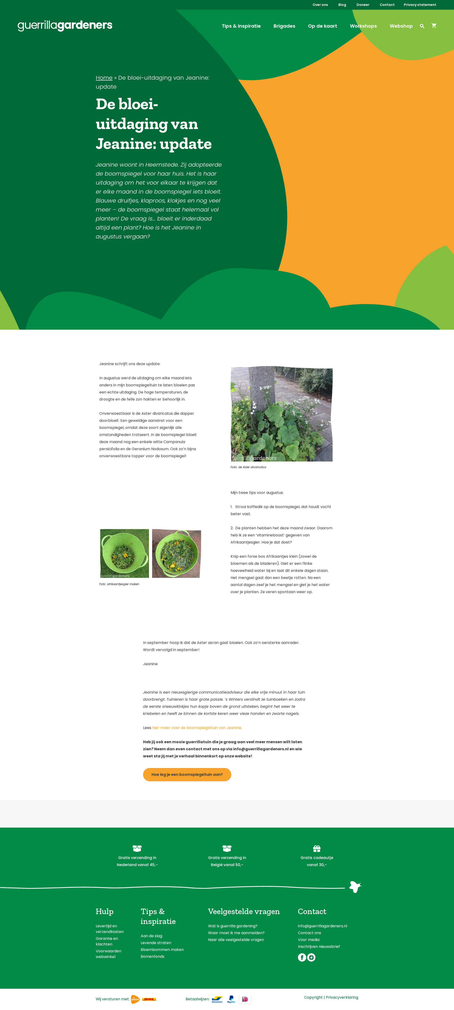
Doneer (363, 4)
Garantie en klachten (107, 941)
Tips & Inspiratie (241, 26)
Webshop (401, 26)
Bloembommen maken (162, 949)
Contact (387, 4)
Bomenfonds (152, 956)
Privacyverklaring (342, 997)
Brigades (284, 26)
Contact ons (309, 933)
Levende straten (156, 942)
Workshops (363, 26)
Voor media (308, 939)
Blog (342, 4)
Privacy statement (420, 4)
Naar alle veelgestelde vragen (236, 939)
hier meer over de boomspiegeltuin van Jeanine (196, 727)
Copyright (313, 997)
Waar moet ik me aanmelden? (236, 933)
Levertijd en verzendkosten (110, 928)
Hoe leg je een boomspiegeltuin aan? (187, 774)
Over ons (320, 4)
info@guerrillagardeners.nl (322, 926)
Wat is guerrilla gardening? (233, 926)
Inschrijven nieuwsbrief (319, 946)
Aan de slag (151, 936)
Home (104, 78)
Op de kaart (322, 26)
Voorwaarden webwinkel (108, 953)
